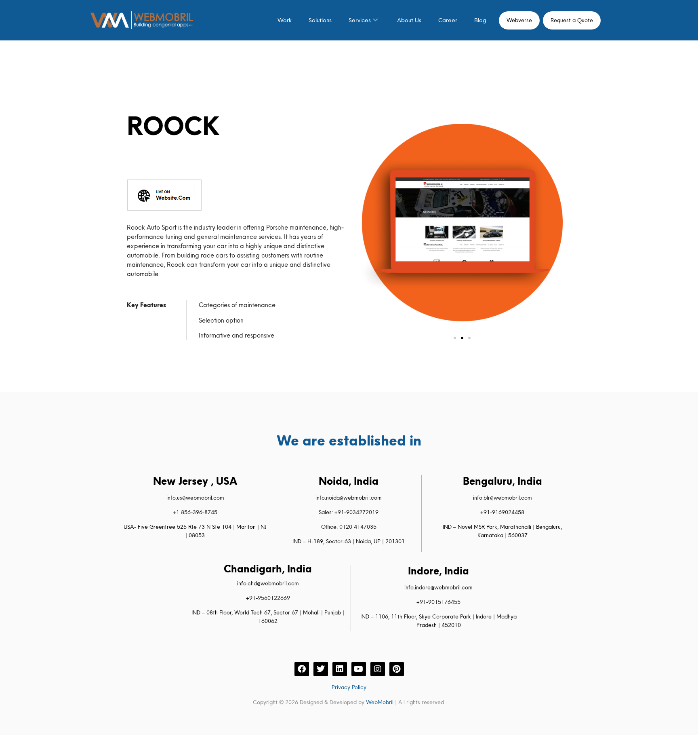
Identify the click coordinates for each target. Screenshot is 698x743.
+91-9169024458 (502, 512)
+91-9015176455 (438, 602)
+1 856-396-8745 (195, 512)
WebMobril (379, 702)
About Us (409, 20)
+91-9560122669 (268, 598)
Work (285, 20)
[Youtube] (358, 669)
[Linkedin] (339, 669)
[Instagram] (377, 669)
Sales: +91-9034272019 (348, 512)
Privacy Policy (349, 687)
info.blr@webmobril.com (502, 497)
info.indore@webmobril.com (438, 587)
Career (447, 20)
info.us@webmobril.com (195, 497)
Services (360, 20)
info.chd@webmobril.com (268, 583)
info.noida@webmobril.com (348, 497)
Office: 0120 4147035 (348, 526)
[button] (455, 338)
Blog (480, 20)
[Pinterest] (396, 669)
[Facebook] (301, 669)
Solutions (320, 20)
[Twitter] (320, 669)
